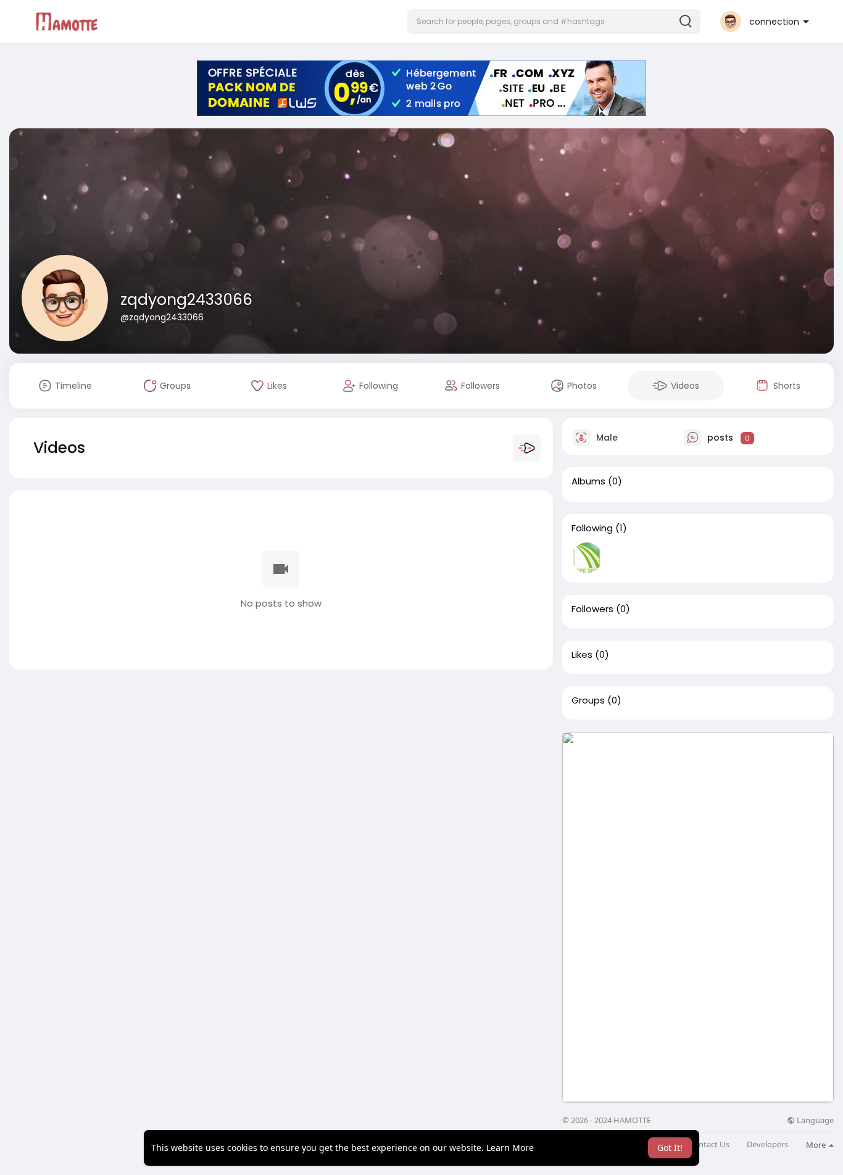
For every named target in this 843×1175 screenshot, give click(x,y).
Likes (581, 655)
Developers (767, 1144)
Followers (592, 609)
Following (592, 528)
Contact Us (709, 1144)
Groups (588, 700)
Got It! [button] (670, 1147)
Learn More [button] (510, 1147)
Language (814, 1120)
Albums (588, 481)
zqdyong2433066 (186, 299)
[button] (553, 21)
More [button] (817, 1144)
